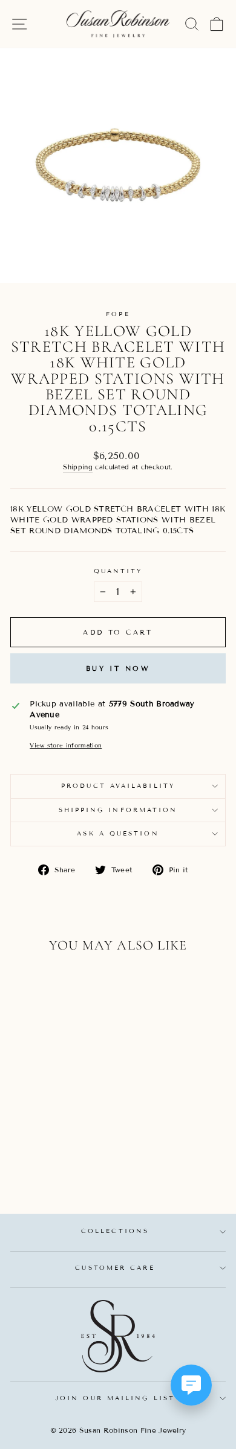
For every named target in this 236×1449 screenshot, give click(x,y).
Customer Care (114, 1268)
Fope (117, 314)
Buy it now (118, 668)
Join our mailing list (115, 1398)
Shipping (78, 467)
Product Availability (118, 786)
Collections (115, 1231)
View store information (66, 745)
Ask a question (118, 833)
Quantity (118, 571)
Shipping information (118, 810)
